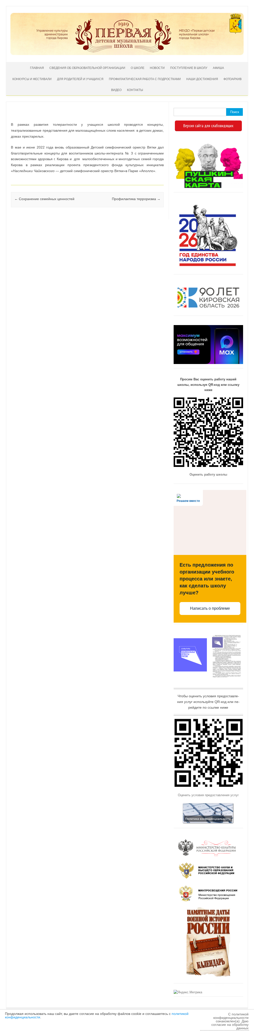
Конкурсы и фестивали (32, 79)
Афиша (218, 68)
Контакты (135, 90)
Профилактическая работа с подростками (145, 79)
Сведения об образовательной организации (87, 68)
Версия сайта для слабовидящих (208, 125)
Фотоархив (232, 79)
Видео (116, 90)
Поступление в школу (188, 68)
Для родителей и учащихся (80, 79)
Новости (157, 68)
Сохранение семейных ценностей (44, 199)
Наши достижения (202, 79)
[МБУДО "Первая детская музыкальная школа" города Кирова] (127, 54)
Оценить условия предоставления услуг (208, 795)
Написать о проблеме (210, 608)
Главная (37, 68)
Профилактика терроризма (136, 199)
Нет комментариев (140, 117)
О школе (137, 68)
